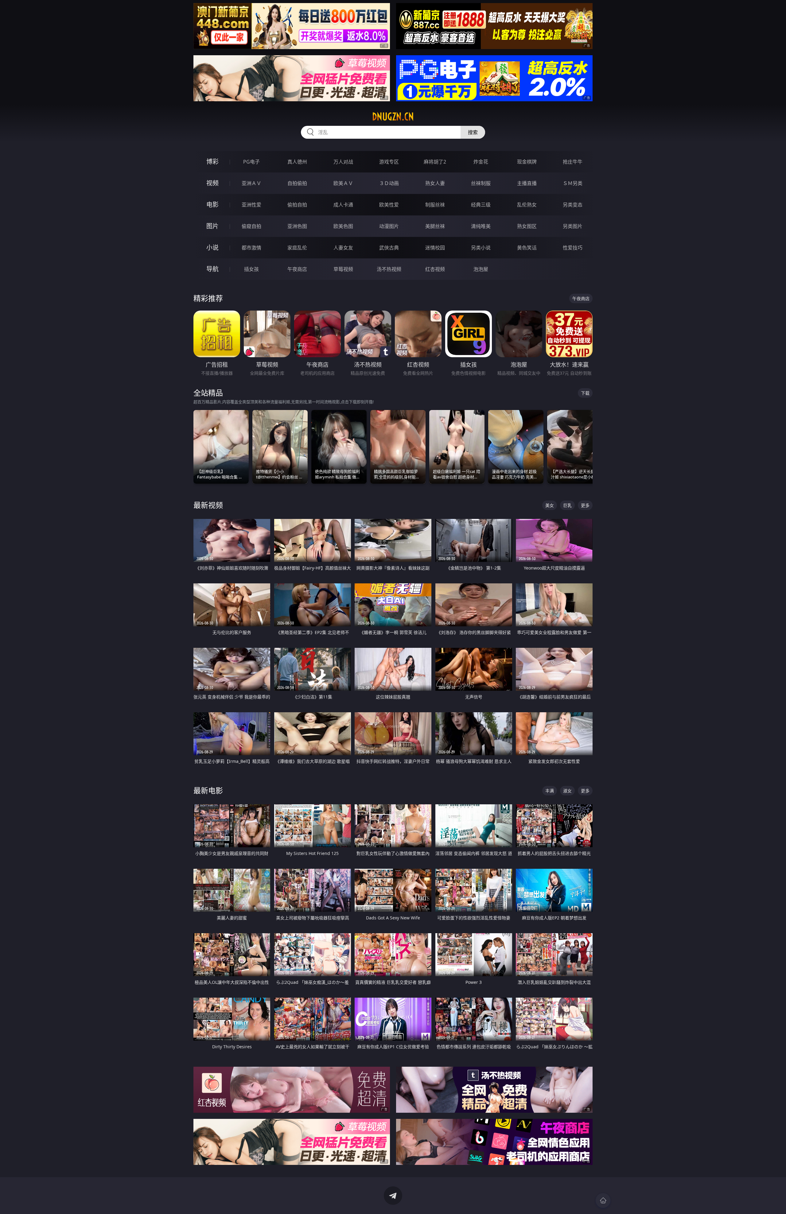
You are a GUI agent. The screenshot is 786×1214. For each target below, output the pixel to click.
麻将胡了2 (435, 161)
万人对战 (343, 161)
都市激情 (251, 247)
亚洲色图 (297, 226)
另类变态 (572, 204)
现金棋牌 (527, 161)
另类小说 (481, 247)
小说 (212, 247)
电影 (212, 204)
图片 (212, 226)
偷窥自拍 (251, 226)
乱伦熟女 (527, 204)
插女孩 (251, 269)
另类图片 (572, 226)
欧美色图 (343, 226)
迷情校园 (435, 247)
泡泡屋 (480, 269)
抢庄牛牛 (572, 161)
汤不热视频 (389, 269)
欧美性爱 (389, 204)
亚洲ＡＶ (251, 183)
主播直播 (527, 183)
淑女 (567, 791)
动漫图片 (389, 226)
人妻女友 (343, 247)
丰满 (549, 791)
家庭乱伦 (297, 247)
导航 (212, 269)
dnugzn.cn (393, 116)
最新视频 (208, 505)
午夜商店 (297, 269)
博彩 (212, 161)
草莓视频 (343, 269)
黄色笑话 (527, 247)
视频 (212, 183)
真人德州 (297, 161)
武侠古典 (389, 247)
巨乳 (567, 505)
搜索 (473, 132)
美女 (549, 505)
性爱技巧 (572, 247)
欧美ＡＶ (343, 183)
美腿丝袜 (435, 226)
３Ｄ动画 (389, 183)
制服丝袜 (435, 204)
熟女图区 (527, 226)
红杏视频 (435, 269)
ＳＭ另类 (572, 183)
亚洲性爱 (251, 204)
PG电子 (251, 161)
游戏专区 (389, 161)
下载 (585, 393)
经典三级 (481, 204)
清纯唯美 (481, 226)
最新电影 (208, 790)
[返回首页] (603, 1200)
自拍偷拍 (297, 183)
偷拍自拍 (297, 204)
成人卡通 (343, 204)
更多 (585, 505)
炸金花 (480, 161)
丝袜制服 (481, 183)
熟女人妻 (435, 183)
